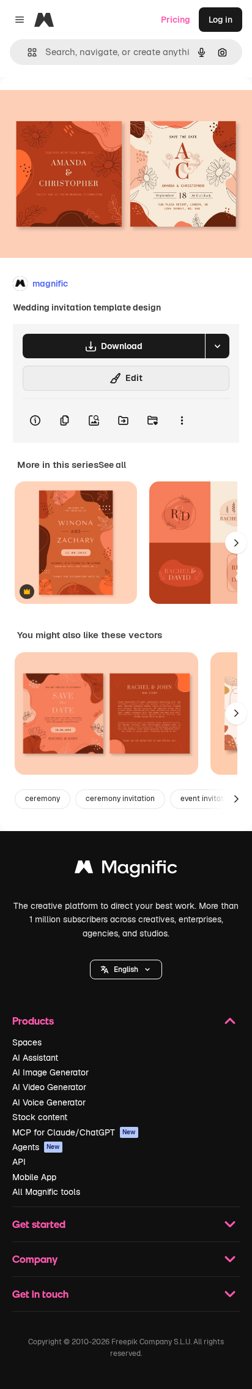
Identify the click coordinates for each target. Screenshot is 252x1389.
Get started (38, 1224)
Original (78, 105)
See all (112, 464)
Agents (36, 1147)
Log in (220, 19)
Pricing (175, 19)
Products (33, 1020)
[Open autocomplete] (27, 52)
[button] (126, 969)
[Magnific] (126, 869)
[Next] (236, 542)
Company (34, 1258)
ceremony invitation (120, 799)
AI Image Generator (50, 1072)
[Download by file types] (217, 346)
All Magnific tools (46, 1191)
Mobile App (34, 1177)
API (19, 1161)
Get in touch (40, 1293)
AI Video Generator (49, 1087)
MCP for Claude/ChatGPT (74, 1132)
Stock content (39, 1117)
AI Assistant (35, 1057)
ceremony (42, 799)
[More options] (181, 420)
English (126, 969)
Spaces (27, 1042)
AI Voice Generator (49, 1102)
